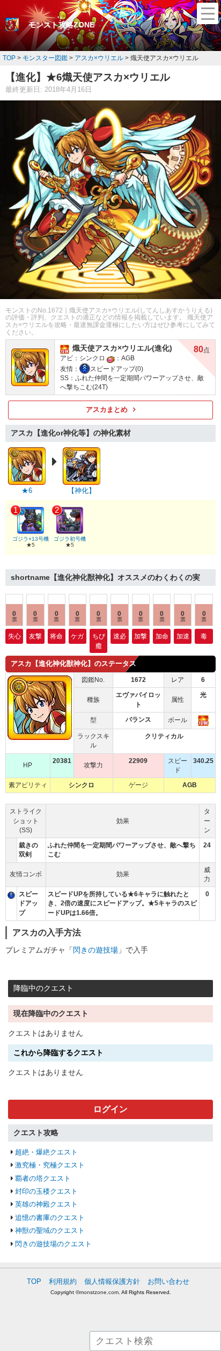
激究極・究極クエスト (50, 1165)
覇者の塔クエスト (43, 1178)
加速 (182, 636)
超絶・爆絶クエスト (46, 1152)
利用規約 (63, 1281)
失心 (14, 636)
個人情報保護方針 (112, 1281)
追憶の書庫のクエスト (50, 1218)
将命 (56, 636)
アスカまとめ (107, 409)
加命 (162, 636)
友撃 (35, 636)
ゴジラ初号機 (70, 539)
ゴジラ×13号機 (30, 539)
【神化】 (81, 490)
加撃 (140, 636)
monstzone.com (99, 1292)
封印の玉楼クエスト (46, 1191)
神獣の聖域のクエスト (50, 1230)
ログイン (110, 1109)
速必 (119, 636)
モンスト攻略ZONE (61, 24)
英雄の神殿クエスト (46, 1204)
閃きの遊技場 (95, 950)
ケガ (77, 636)
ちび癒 (98, 641)
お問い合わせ (168, 1281)
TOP (34, 1281)
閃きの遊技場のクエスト (53, 1244)
